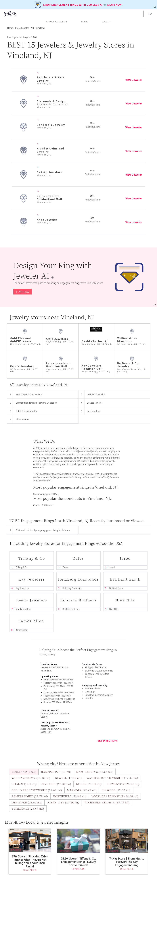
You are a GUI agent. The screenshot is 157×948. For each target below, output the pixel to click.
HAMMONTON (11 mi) (56, 771)
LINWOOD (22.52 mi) (116, 790)
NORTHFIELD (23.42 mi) (70, 796)
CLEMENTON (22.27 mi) (123, 784)
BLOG (84, 21)
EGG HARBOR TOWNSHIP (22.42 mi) (37, 790)
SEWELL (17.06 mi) (68, 778)
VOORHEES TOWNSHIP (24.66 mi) (115, 796)
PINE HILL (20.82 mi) (56, 784)
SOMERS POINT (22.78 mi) (30, 796)
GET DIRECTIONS (108, 740)
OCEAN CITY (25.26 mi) (63, 802)
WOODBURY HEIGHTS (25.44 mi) (107, 802)
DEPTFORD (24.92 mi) (27, 802)
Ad (154, 305)
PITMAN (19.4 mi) (24, 784)
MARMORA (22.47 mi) (82, 790)
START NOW (22, 291)
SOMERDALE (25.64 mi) (28, 808)
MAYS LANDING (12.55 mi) (94, 771)
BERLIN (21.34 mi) (89, 784)
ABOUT (106, 21)
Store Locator (56, 21)
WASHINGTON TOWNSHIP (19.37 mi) (112, 778)
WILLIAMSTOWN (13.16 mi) (31, 778)
